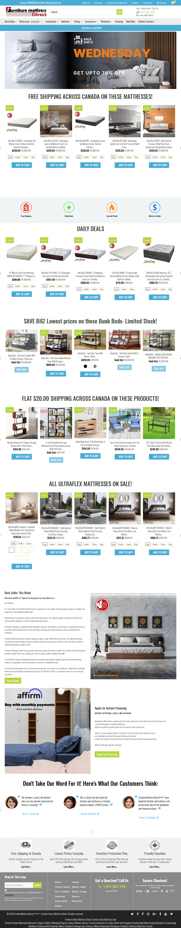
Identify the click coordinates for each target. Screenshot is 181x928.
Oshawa (89, 926)
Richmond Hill (43, 926)
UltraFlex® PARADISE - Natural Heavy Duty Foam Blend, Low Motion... (124, 531)
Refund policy (77, 900)
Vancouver (32, 923)
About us (86, 3)
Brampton (160, 923)
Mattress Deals (84, 919)
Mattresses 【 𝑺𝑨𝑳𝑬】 (30, 21)
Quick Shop (10, 21)
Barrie (85, 923)
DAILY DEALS (90, 228)
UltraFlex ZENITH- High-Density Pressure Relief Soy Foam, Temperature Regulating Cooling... (159, 144)
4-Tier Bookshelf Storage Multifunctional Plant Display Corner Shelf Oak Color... (56, 446)
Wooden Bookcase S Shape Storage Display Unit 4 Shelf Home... (21, 444)
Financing (98, 3)
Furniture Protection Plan (117, 3)
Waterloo (133, 926)
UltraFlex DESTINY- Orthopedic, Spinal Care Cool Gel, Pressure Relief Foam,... (125, 144)
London (71, 923)
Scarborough (138, 923)
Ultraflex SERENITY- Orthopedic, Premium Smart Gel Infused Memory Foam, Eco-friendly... (90, 276)
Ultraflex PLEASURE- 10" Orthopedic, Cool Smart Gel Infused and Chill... (55, 274)
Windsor (78, 923)
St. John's (110, 923)
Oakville (68, 926)
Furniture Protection (62, 886)
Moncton (141, 926)
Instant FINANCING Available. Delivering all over (40, 2)
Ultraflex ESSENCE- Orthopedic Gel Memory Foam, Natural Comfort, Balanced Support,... (21, 144)
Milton (61, 926)
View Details (13, 681)
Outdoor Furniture (146, 21)
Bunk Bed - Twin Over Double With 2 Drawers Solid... (124, 355)
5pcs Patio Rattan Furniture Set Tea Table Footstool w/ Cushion (124, 444)
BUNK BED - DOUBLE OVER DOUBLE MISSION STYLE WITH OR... (158, 356)
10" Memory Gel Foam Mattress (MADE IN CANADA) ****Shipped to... (21, 274)
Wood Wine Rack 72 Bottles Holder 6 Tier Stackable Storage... (90, 443)
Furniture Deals (71, 919)
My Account (161, 3)
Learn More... (111, 866)
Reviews (135, 3)
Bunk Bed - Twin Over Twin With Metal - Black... (90, 355)
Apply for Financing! (107, 754)
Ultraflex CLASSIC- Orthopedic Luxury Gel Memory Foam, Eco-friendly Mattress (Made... (56, 144)
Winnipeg (56, 923)
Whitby (97, 926)
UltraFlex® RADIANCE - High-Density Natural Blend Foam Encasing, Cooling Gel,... (90, 531)
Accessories (90, 21)
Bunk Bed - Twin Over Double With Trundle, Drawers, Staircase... (21, 357)
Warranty (58, 905)
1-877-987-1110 (147, 12)
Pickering (76, 926)
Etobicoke (54, 926)
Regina (63, 923)
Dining (77, 21)
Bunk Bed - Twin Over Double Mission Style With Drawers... (56, 359)
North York (119, 923)
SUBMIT (37, 885)
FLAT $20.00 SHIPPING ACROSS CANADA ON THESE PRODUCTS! (90, 398)
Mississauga (150, 923)
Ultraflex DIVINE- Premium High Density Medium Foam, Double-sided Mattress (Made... (124, 276)
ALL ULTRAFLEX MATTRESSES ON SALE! (90, 483)
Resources (75, 896)
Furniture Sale (98, 919)
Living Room (51, 21)
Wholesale (105, 21)
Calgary (41, 923)
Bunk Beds (130, 21)
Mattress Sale (110, 919)
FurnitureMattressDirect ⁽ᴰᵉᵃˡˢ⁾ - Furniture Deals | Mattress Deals (40, 914)
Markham (33, 926)
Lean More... (26, 866)
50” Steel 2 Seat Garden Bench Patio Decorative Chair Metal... (159, 444)
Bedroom (65, 21)
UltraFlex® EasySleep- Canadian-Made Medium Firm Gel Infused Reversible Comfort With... (21, 530)
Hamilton (124, 926)
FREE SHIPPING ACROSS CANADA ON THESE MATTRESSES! (90, 96)
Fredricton (101, 923)
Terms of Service (61, 900)
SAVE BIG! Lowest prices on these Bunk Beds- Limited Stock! (90, 321)
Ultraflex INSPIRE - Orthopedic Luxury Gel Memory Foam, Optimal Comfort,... (90, 144)
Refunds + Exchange (79, 891)
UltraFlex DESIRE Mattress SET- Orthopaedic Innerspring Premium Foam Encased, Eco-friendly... (159, 276)
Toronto (8, 923)
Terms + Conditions (62, 891)
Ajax (83, 926)
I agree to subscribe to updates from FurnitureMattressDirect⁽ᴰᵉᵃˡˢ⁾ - (24, 893)
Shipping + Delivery (79, 886)
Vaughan (128, 923)
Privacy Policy (9, 895)
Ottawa (15, 923)
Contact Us (147, 3)
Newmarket (105, 926)
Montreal (23, 923)
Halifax (48, 923)
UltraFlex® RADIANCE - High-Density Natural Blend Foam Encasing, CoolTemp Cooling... (56, 531)
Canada (149, 926)
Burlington (115, 926)
